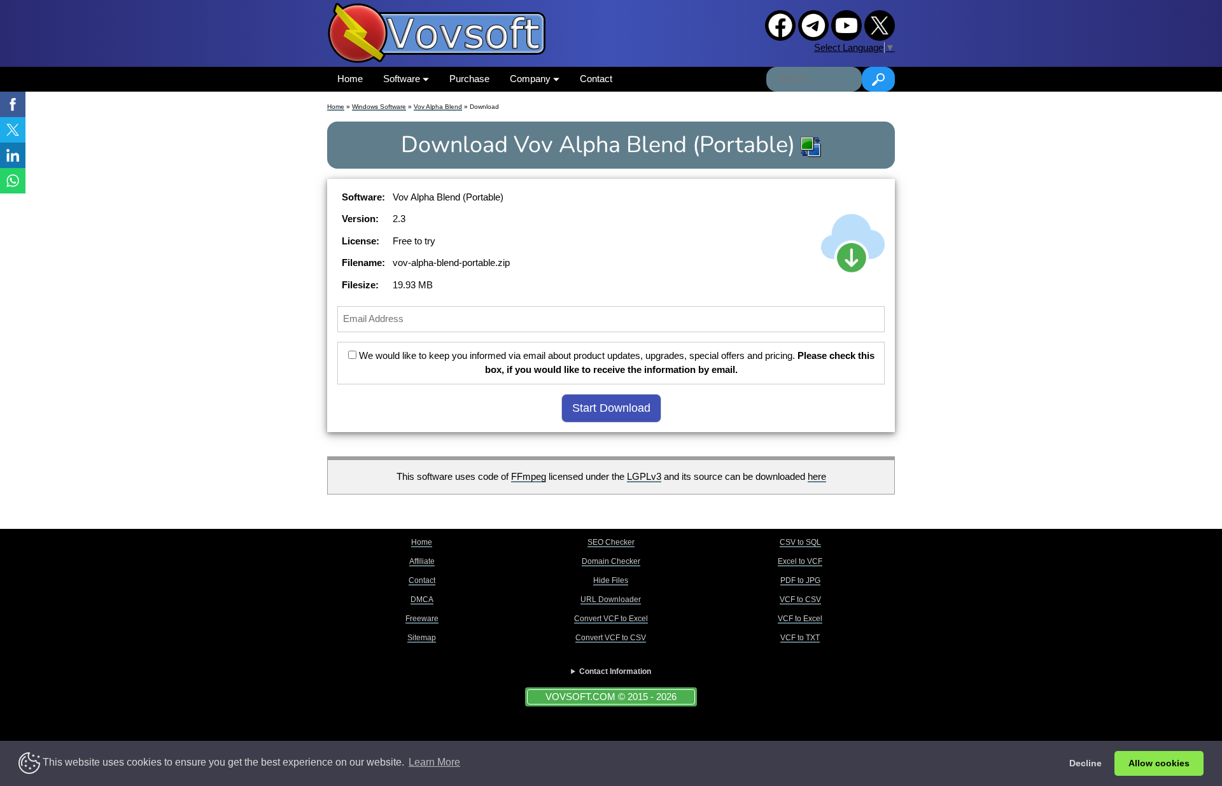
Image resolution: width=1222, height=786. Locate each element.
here (817, 476)
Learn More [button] (434, 762)
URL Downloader (610, 599)
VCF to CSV (800, 599)
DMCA (422, 599)
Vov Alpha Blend (438, 106)
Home (350, 78)
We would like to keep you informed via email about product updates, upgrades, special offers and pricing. (615, 362)
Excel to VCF (800, 561)
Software (403, 78)
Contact (596, 78)
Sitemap (421, 637)
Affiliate (422, 561)
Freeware (422, 618)
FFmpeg (528, 476)
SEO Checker (611, 542)
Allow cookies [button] (1159, 763)
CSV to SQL (800, 542)
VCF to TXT (800, 637)
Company (531, 78)
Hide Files (610, 580)
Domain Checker (611, 561)
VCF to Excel (800, 618)
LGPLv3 (644, 476)
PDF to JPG (800, 580)
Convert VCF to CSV (610, 637)
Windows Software (379, 106)
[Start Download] (853, 243)
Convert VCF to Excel (611, 618)
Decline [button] (1085, 763)
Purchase (469, 78)
